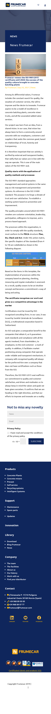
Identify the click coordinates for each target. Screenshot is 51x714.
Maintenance (13, 506)
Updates (11, 516)
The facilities (13, 566)
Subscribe (36, 441)
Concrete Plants (14, 475)
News (33, 87)
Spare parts (12, 510)
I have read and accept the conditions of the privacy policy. (25, 434)
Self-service (12, 484)
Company (11, 557)
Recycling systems (15, 488)
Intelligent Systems (16, 491)
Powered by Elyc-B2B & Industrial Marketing (25, 694)
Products (10, 469)
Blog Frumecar (14, 544)
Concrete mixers (14, 478)
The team (11, 563)
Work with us (13, 576)
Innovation (11, 525)
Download (12, 541)
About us (11, 569)
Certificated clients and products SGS (25, 670)
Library (9, 535)
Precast (10, 481)
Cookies (32, 687)
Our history (12, 572)
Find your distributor (16, 579)
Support (10, 500)
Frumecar (12, 87)
